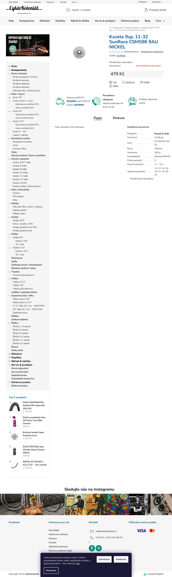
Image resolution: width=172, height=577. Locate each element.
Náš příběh (13, 2)
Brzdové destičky (21, 87)
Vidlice (14, 278)
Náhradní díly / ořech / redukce (27, 206)
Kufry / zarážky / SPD (23, 223)
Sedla (14, 261)
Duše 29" (17, 97)
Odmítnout (104, 559)
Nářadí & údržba (20, 361)
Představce (17, 258)
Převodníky (18, 196)
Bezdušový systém (20, 138)
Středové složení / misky (23, 268)
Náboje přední (20, 210)
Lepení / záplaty (20, 134)
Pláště (14, 234)
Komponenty (19, 70)
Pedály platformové (22, 230)
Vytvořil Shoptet (155, 574)
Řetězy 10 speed (21, 336)
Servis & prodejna (21, 364)
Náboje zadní (19, 213)
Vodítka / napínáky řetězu (24, 292)
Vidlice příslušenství (23, 288)
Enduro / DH (21, 240)
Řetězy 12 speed (21, 343)
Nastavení (51, 570)
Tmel (15, 145)
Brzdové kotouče (21, 80)
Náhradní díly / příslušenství (26, 90)
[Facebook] (92, 548)
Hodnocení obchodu (32, 2)
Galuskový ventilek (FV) (27, 104)
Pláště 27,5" (19, 247)
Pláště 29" (18, 237)
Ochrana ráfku (19, 148)
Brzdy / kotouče (19, 73)
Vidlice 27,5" (19, 281)
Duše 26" (17, 111)
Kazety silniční (20, 182)
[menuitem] (11, 20)
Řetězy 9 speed (20, 333)
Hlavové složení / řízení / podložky (28, 155)
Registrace (156, 2)
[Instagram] (99, 548)
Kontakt (63, 2)
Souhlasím (121, 559)
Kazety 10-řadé (20, 172)
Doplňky (16, 357)
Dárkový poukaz (21, 382)
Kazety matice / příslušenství (27, 186)
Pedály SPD (18, 220)
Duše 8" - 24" (19, 131)
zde (78, 563)
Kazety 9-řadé (20, 169)
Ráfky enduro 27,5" (22, 302)
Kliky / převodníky (20, 189)
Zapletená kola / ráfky (22, 295)
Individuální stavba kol (22, 378)
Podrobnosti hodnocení (152, 51)
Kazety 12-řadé (20, 179)
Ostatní (16, 193)
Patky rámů (17, 350)
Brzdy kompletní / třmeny (25, 76)
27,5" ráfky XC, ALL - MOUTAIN (28, 305)
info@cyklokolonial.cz (106, 531)
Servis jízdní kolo (19, 371)
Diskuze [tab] (119, 118)
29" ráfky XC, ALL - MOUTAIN (27, 309)
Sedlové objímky (19, 319)
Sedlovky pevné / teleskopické (26, 264)
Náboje (15, 203)
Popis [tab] (98, 118)
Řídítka (15, 316)
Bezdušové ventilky (22, 141)
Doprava (50, 2)
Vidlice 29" (18, 285)
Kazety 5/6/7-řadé (22, 162)
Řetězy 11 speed (21, 339)
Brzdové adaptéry (21, 83)
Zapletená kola (20, 312)
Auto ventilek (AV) (25, 107)
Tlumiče (15, 271)
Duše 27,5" (18, 121)
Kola (14, 66)
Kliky (15, 199)
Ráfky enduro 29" (21, 299)
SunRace (121, 55)
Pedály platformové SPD (25, 227)
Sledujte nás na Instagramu (89, 489)
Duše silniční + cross (23, 100)
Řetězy (14, 322)
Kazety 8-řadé (20, 165)
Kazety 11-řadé (20, 175)
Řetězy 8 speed (20, 329)
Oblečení (16, 353)
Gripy (14, 152)
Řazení (14, 346)
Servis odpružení (19, 368)
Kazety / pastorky (20, 158)
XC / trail (20, 244)
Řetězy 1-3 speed (21, 326)
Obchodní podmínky (58, 546)
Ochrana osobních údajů (60, 550)
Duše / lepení (18, 94)
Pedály (14, 217)
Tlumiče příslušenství (23, 275)
